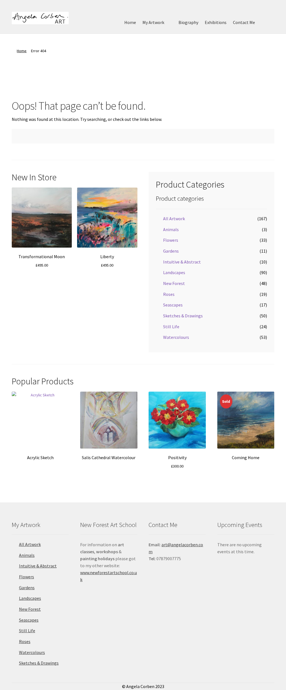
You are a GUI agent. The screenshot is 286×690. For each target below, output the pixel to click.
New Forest (174, 283)
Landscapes (174, 272)
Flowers (170, 240)
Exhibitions (216, 22)
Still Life (171, 326)
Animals (171, 229)
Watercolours (176, 337)
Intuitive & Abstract (182, 262)
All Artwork (174, 218)
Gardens (171, 251)
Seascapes (173, 305)
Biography (188, 22)
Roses (169, 294)
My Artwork (153, 22)
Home (130, 22)
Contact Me (244, 22)
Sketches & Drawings (183, 315)
